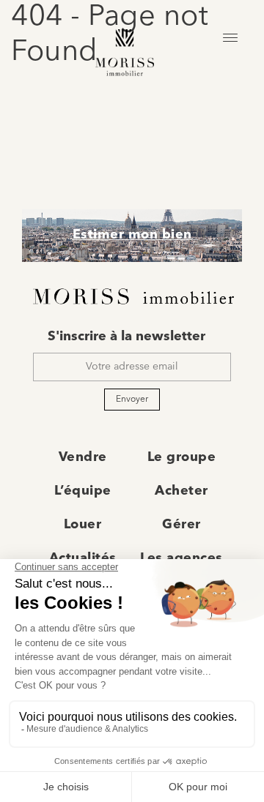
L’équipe (82, 491)
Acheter (181, 491)
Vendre (83, 457)
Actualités (83, 558)
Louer (83, 524)
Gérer (181, 524)
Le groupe (181, 457)
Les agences (181, 558)
